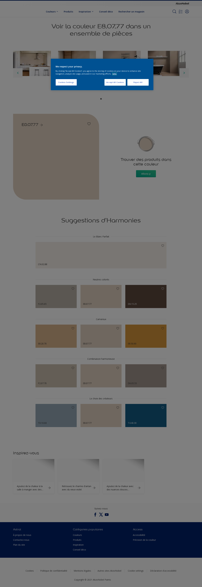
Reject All (138, 82)
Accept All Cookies (115, 82)
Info (114, 74)
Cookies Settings (66, 82)
